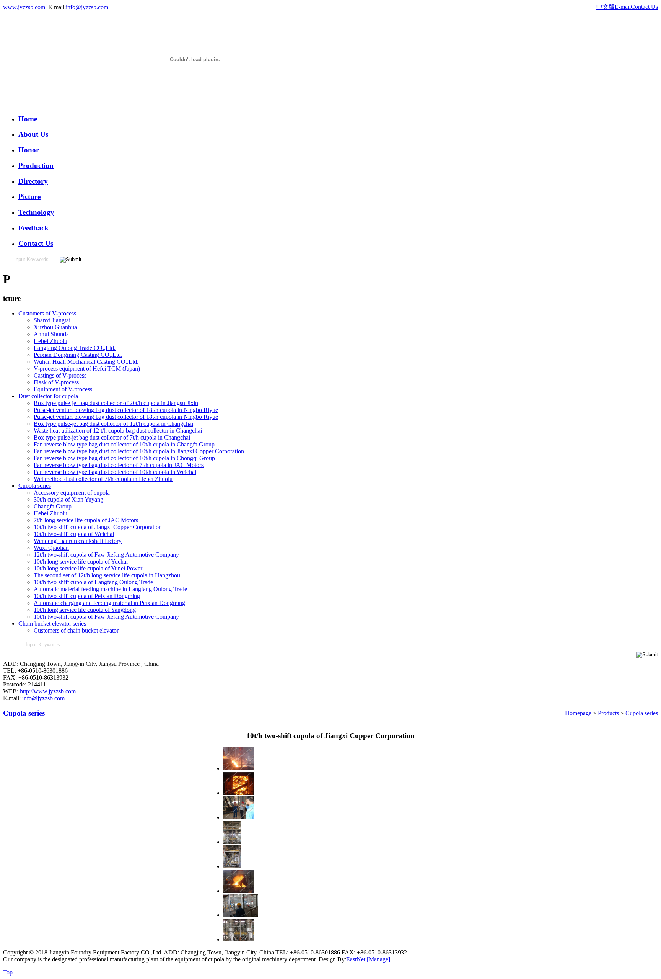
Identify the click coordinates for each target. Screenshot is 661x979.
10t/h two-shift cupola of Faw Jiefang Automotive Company (106, 616)
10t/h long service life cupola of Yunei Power (88, 568)
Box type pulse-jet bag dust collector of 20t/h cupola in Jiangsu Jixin (116, 403)
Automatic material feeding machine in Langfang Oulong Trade (110, 589)
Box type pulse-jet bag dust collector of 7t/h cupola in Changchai (112, 437)
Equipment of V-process (63, 389)
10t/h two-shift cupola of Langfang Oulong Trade (93, 582)
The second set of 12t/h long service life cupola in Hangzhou (107, 575)
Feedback (33, 228)
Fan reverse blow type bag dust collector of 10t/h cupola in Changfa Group (124, 444)
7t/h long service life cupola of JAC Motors (86, 520)
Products (608, 713)
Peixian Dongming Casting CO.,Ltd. (78, 354)
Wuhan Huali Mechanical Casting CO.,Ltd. (86, 361)
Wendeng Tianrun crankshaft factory (78, 541)
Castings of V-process (60, 375)
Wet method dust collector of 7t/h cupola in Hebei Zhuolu (103, 479)
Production (36, 166)
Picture (29, 197)
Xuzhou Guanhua (55, 327)
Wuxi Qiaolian (51, 547)
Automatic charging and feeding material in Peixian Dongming (109, 603)
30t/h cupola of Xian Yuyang (68, 499)
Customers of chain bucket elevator (76, 630)
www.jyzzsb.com (24, 7)
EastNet (355, 959)
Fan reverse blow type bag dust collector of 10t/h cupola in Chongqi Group (124, 458)
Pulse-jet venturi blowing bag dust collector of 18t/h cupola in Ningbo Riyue (126, 410)
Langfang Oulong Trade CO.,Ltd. (75, 348)
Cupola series (34, 485)
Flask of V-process (56, 382)
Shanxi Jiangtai (52, 320)
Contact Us (644, 6)
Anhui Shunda (51, 334)
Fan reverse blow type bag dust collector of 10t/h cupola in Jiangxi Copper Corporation (139, 451)
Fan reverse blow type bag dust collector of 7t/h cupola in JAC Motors (119, 465)
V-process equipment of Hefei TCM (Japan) (87, 368)
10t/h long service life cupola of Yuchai (81, 561)
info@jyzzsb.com (87, 7)
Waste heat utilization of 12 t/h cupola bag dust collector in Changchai (118, 430)
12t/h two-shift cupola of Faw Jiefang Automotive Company (106, 554)
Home (27, 119)
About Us (33, 134)
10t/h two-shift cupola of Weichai (74, 534)
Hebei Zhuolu (50, 341)
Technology (36, 212)
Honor (28, 150)
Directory (33, 181)
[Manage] (378, 959)
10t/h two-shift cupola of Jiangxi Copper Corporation (98, 527)
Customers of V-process (47, 313)
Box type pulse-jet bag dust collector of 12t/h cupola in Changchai (113, 423)
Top (8, 972)
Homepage (578, 713)
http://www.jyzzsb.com (47, 691)
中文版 (605, 6)
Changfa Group (53, 506)
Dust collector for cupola (48, 396)
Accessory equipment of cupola (72, 492)
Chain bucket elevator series (52, 623)
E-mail (623, 6)
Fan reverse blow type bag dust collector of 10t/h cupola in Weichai (115, 472)
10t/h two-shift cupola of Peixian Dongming (87, 596)
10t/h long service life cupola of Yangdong (85, 609)
